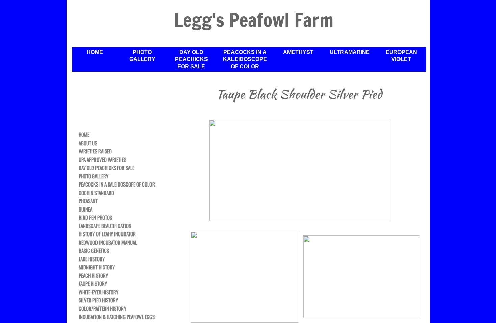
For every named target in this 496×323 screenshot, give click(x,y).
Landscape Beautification (105, 226)
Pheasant (88, 201)
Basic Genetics (94, 250)
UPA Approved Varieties (102, 159)
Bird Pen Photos (95, 217)
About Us (88, 143)
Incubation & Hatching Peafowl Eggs (117, 317)
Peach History (93, 275)
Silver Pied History (98, 300)
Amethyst (298, 52)
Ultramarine (350, 52)
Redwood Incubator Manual (108, 242)
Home (95, 52)
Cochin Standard (96, 193)
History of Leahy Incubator (107, 234)
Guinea (85, 209)
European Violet (401, 55)
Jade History (92, 259)
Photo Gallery (142, 55)
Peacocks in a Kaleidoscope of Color (245, 59)
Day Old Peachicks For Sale (191, 59)
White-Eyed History (98, 292)
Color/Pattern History (102, 308)
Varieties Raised (95, 151)
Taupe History (93, 283)
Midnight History (97, 267)
